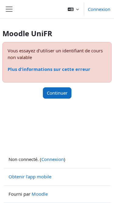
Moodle (40, 194)
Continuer (57, 93)
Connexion (99, 9)
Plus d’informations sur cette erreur (49, 69)
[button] (73, 9)
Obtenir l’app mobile (30, 176)
